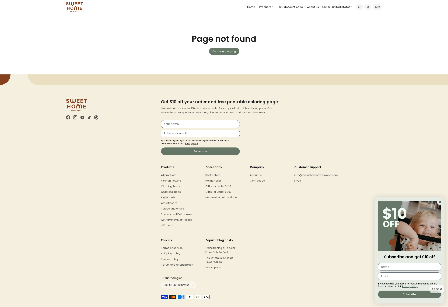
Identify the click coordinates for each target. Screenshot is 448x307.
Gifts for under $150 (218, 186)
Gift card (167, 225)
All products (168, 175)
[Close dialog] (440, 202)
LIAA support (213, 267)
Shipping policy (170, 253)
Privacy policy (169, 259)
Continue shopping (224, 51)
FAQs (297, 180)
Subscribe (200, 151)
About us (256, 175)
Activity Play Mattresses (176, 220)
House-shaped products (221, 197)
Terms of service (172, 248)
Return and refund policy (177, 264)
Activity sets (169, 203)
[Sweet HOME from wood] (74, 7)
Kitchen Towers (171, 180)
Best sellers (212, 175)
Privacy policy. (191, 143)
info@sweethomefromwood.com (316, 175)
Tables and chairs (172, 208)
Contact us (257, 180)
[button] (267, 7)
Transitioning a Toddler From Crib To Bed (220, 250)
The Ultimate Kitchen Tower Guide (219, 260)
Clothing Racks (170, 186)
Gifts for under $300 (218, 192)
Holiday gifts (213, 180)
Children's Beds (171, 192)
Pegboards (168, 197)
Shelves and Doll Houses (176, 214)
